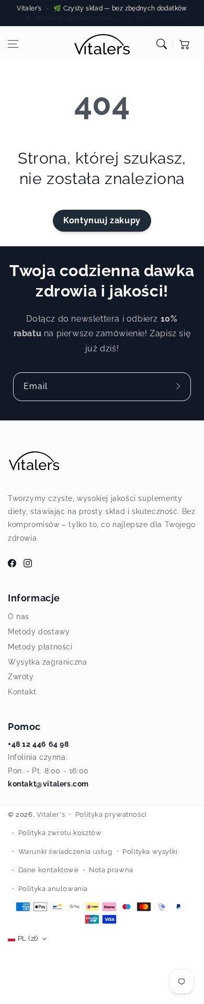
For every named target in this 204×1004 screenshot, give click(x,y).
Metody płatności (40, 647)
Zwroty (21, 676)
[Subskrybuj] (179, 386)
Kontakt (22, 692)
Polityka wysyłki (150, 851)
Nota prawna (111, 870)
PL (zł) (28, 938)
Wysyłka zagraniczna (47, 662)
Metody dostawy (39, 632)
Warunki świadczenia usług (65, 851)
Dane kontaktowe (48, 870)
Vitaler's (51, 814)
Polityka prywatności (111, 814)
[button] (13, 43)
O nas (18, 616)
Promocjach (178, 18)
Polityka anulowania (53, 889)
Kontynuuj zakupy (102, 220)
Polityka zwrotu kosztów (60, 833)
